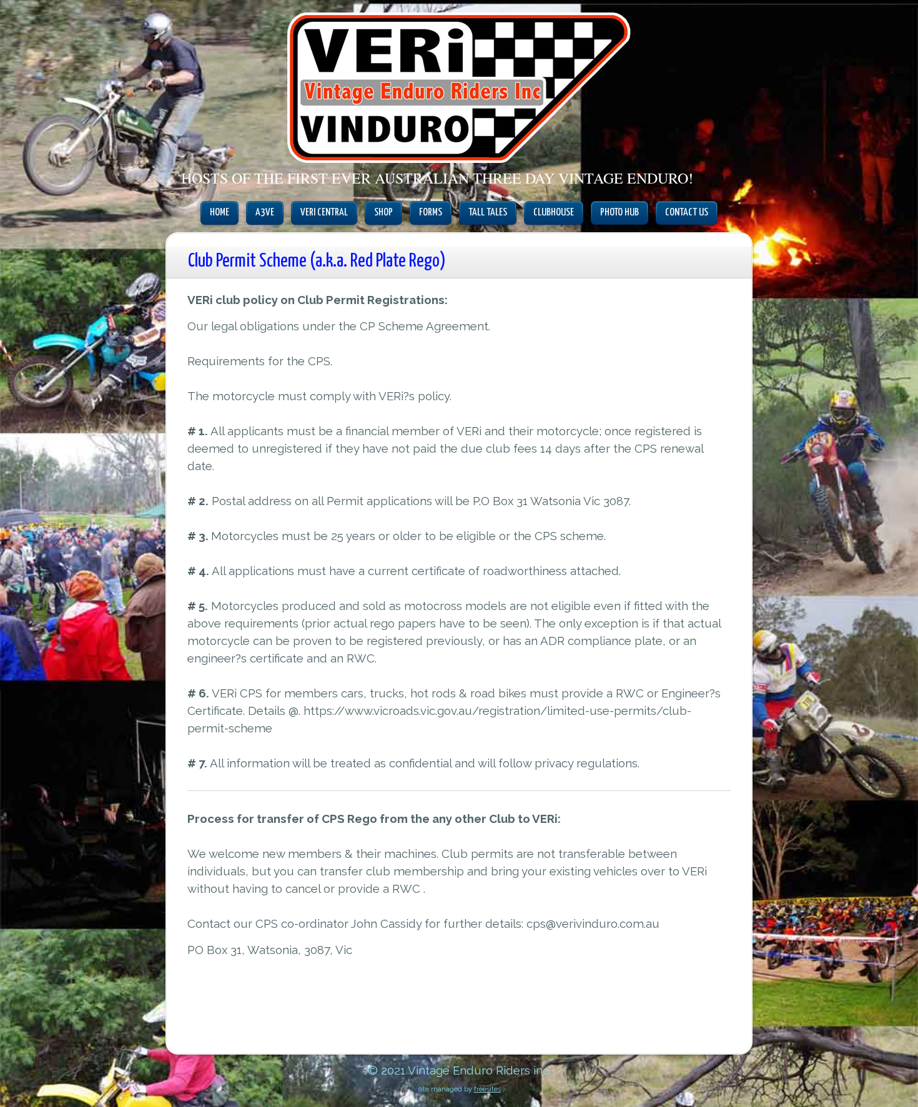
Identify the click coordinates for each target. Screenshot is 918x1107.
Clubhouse (553, 212)
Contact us (686, 212)
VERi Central (324, 212)
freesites (487, 1089)
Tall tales (487, 212)
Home (219, 212)
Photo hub (619, 212)
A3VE (264, 212)
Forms (430, 212)
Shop (383, 212)
